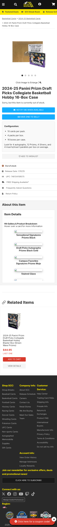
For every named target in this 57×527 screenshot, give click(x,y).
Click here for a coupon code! (33, 521)
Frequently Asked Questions (18, 188)
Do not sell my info (45, 447)
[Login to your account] (40, 4)
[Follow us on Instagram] (15, 495)
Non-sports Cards (10, 432)
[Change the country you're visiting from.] (5, 507)
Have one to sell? (29, 117)
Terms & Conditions (45, 438)
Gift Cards (6, 448)
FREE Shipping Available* (17, 182)
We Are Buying (26, 411)
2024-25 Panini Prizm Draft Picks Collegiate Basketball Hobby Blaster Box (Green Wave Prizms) (13, 340)
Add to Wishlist (29, 156)
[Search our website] (16, 4)
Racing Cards (8, 411)
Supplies (6, 443)
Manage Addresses (28, 462)
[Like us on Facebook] (10, 495)
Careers (23, 398)
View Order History (28, 457)
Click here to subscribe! (28, 480)
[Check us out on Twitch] (28, 495)
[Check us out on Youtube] (22, 495)
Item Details (12, 214)
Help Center (42, 394)
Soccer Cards (8, 415)
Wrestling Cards (9, 419)
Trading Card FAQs (45, 398)
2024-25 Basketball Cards (29, 19)
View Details (14, 366)
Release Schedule (28, 394)
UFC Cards (7, 427)
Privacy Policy (43, 434)
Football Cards (8, 402)
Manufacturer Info (45, 430)
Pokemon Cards (9, 423)
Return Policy (11, 194)
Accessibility (42, 442)
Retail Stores (25, 407)
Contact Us (25, 402)
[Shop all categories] (4, 4)
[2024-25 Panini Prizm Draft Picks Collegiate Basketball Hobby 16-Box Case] (28, 72)
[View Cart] (53, 4)
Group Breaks (8, 390)
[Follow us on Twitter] (4, 495)
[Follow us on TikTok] (33, 495)
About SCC (24, 390)
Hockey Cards (8, 407)
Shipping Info (43, 402)
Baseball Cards (9, 394)
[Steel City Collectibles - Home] (28, 4)
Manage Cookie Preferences (13, 500)
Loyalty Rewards (27, 466)
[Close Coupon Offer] (54, 519)
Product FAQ (42, 418)
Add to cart (14, 359)
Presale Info (42, 406)
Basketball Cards (9, 19)
